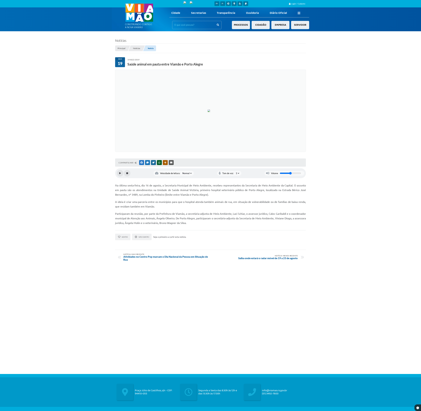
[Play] (120, 173)
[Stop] (127, 173)
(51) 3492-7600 (270, 394)
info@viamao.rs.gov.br (274, 390)
